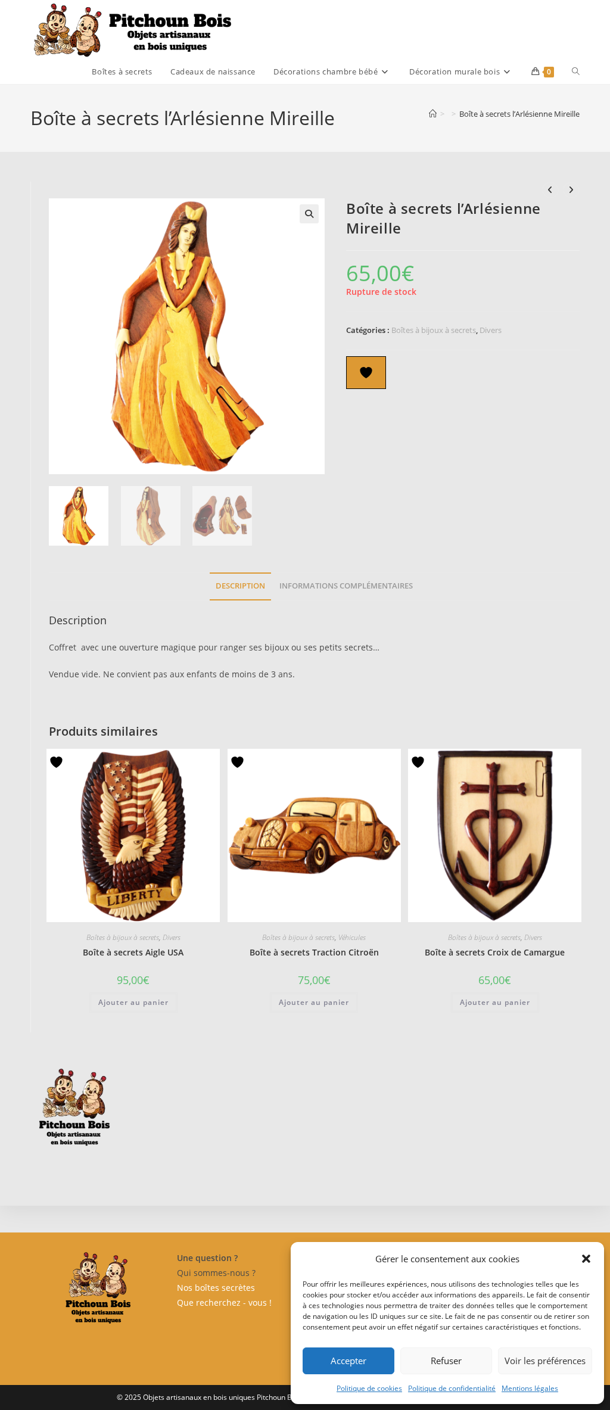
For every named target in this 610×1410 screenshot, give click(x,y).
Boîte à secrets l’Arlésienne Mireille (519, 113)
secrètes (237, 1287)
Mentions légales (530, 1388)
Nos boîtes (198, 1287)
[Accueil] (433, 113)
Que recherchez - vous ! (224, 1302)
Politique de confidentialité (452, 1388)
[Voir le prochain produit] (571, 190)
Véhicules (352, 937)
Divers (491, 330)
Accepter (348, 1361)
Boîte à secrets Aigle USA (133, 952)
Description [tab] (240, 586)
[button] (586, 1259)
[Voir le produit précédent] (550, 190)
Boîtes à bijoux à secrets (433, 330)
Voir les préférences (545, 1361)
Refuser (446, 1361)
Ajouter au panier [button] (133, 1002)
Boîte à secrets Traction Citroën (314, 952)
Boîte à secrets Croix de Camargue (495, 952)
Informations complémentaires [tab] (346, 586)
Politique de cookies (369, 1388)
